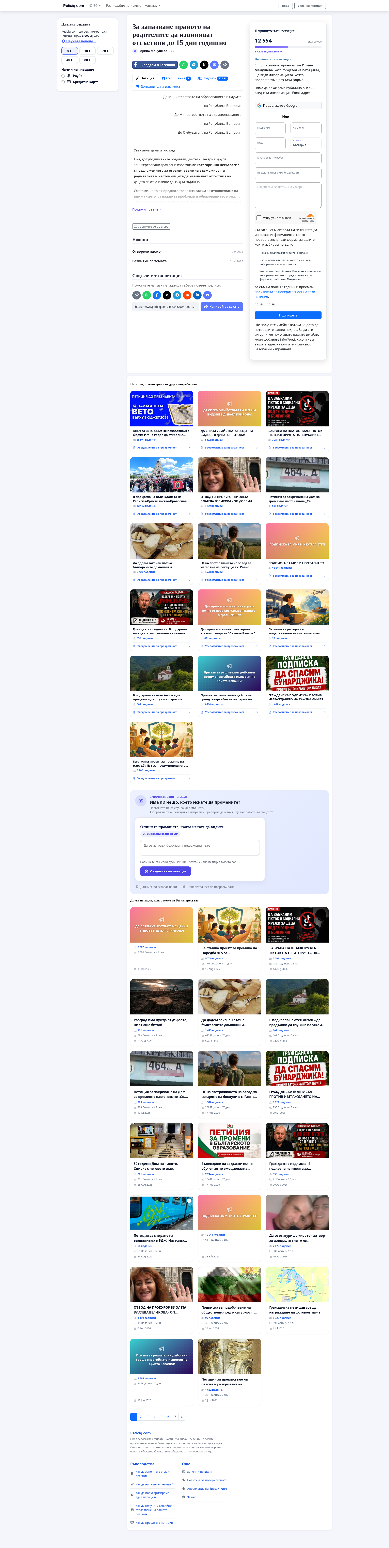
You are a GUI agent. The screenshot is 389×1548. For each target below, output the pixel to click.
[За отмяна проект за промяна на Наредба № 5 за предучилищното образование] (161, 752)
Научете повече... (80, 41)
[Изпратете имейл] (214, 65)
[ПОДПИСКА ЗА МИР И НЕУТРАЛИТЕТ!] (297, 551)
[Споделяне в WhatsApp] (183, 65)
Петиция (147, 78)
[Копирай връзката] (224, 65)
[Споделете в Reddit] (187, 295)
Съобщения (177, 78)
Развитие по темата (149, 261)
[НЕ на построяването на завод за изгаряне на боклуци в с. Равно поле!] (229, 554)
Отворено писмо (146, 251)
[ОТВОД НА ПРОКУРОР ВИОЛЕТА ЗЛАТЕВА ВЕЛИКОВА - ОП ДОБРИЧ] (229, 488)
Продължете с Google (280, 105)
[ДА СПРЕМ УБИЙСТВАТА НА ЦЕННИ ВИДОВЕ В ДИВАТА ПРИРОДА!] (229, 421)
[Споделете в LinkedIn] (197, 295)
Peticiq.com (73, 5)
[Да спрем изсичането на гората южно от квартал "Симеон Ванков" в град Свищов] (229, 620)
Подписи (214, 78)
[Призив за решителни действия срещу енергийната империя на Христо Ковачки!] (229, 686)
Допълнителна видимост (160, 86)
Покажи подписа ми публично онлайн (284, 253)
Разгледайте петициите (123, 5)
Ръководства (142, 1463)
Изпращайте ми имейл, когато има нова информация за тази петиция (285, 262)
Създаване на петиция (168, 871)
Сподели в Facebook (158, 65)
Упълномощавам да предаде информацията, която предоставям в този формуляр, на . (290, 275)
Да (261, 304)
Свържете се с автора (153, 226)
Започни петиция (310, 5)
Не (273, 304)
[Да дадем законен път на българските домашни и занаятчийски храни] (161, 554)
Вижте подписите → (268, 51)
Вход (285, 5)
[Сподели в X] (204, 65)
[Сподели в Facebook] (157, 295)
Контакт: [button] (151, 5)
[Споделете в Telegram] (194, 65)
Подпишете (288, 315)
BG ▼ (97, 5)
